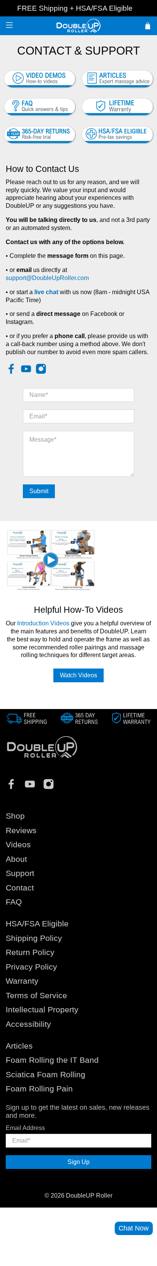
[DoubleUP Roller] (78, 25)
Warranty (22, 980)
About (16, 859)
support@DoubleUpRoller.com (47, 278)
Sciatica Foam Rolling (45, 1074)
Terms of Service (36, 995)
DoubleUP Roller (89, 1195)
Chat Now (134, 1228)
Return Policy (30, 952)
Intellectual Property (42, 1009)
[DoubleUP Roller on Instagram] (40, 372)
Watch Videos (78, 675)
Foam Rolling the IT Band (52, 1060)
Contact (20, 887)
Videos (18, 844)
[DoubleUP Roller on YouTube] (26, 372)
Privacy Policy (31, 966)
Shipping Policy (34, 938)
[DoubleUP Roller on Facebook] (11, 372)
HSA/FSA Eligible (104, 8)
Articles (19, 1045)
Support (20, 873)
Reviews (21, 830)
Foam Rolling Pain (39, 1088)
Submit (38, 491)
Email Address (25, 1128)
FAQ (14, 901)
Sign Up (78, 1162)
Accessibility (28, 1024)
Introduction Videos (43, 623)
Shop (15, 815)
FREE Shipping (42, 8)
